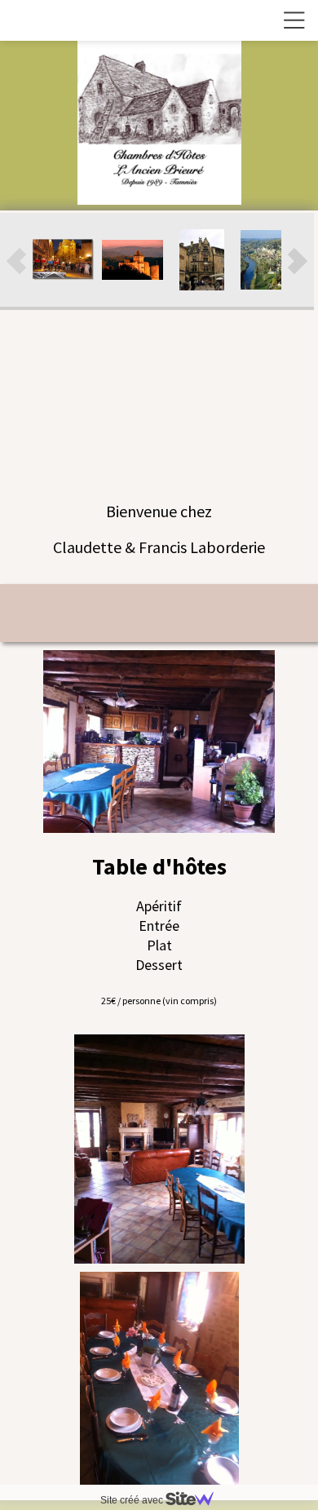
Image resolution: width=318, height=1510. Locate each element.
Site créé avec (133, 1500)
